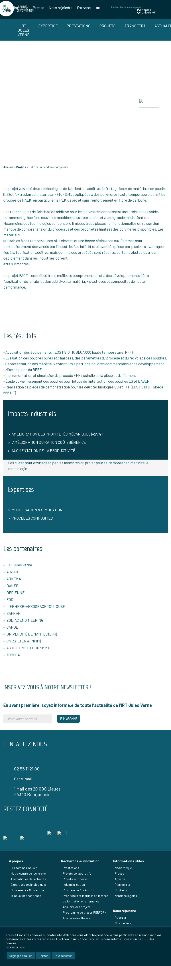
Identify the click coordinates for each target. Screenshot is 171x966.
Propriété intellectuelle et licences (85, 896)
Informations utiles (128, 861)
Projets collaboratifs (77, 873)
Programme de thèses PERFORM (84, 912)
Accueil (8, 167)
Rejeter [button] (43, 956)
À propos (16, 861)
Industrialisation (74, 884)
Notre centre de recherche (28, 873)
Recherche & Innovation (80, 861)
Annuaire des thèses (76, 918)
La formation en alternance (81, 901)
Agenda (120, 879)
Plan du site (122, 884)
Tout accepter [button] (63, 956)
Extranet (84, 7)
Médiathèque (17, 7)
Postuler (120, 917)
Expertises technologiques (29, 884)
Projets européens (75, 879)
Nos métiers (123, 923)
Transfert (135, 25)
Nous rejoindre (61, 7)
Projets (107, 25)
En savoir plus (15, 947)
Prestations (78, 25)
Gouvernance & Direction (27, 890)
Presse (38, 7)
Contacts (121, 890)
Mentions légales (126, 896)
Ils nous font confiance (26, 896)
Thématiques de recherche (28, 879)
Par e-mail (23, 778)
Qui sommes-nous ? (24, 868)
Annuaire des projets (77, 907)
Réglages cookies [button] (20, 956)
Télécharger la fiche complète (85, 139)
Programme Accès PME (78, 890)
